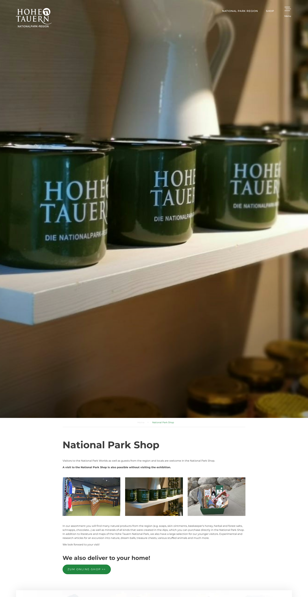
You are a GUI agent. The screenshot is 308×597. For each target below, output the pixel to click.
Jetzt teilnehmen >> (138, 331)
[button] (196, 258)
